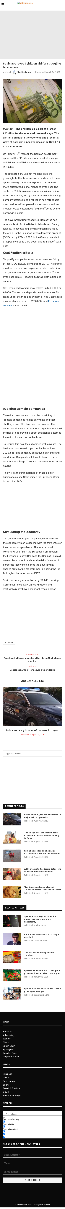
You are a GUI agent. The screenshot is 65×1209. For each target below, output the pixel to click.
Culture (6, 1077)
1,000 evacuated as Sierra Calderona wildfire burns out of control (42, 870)
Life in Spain (9, 1046)
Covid (6, 1092)
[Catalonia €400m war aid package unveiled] (12, 939)
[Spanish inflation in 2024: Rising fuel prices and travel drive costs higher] (12, 975)
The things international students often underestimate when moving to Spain (41, 835)
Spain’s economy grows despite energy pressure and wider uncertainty (40, 919)
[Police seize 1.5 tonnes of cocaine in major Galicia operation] (32, 706)
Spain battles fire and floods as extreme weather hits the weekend (42, 852)
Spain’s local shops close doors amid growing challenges (42, 990)
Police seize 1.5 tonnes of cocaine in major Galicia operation (42, 816)
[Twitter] (54, 4)
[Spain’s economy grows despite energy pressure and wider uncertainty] (12, 921)
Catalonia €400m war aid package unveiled (41, 935)
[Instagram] (57, 4)
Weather (7, 1038)
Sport (5, 1084)
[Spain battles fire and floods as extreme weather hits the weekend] (12, 856)
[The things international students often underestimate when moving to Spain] (12, 837)
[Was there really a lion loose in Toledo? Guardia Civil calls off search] (12, 892)
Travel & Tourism (11, 1088)
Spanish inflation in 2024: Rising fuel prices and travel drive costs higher (42, 972)
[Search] (61, 4)
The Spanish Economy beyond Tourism (39, 953)
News (6, 1042)
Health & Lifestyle (12, 1095)
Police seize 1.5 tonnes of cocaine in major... (32, 730)
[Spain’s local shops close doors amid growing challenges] (12, 993)
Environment (9, 1081)
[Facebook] (51, 4)
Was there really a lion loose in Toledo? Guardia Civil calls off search (42, 888)
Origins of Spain (11, 1056)
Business (7, 1074)
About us (7, 1031)
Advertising (8, 1035)
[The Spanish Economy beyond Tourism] (12, 957)
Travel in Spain (10, 1053)
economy (9, 643)
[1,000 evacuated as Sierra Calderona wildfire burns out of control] (12, 874)
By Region (8, 1049)
